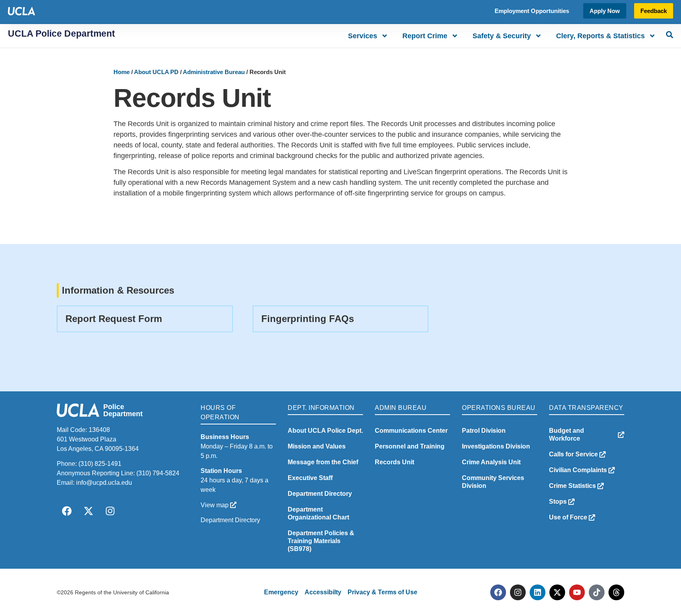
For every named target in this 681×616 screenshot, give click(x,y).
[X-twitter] (88, 511)
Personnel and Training (410, 446)
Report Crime (424, 36)
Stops (558, 501)
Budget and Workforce (566, 434)
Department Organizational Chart (318, 513)
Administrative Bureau (214, 72)
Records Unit (394, 462)
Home (122, 72)
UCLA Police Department (61, 33)
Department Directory (230, 520)
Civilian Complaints (578, 470)
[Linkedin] (537, 592)
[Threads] (616, 592)
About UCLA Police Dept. (325, 430)
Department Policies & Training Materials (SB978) (321, 541)
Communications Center (411, 430)
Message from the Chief (323, 462)
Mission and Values (317, 446)
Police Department (123, 410)
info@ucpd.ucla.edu (104, 482)
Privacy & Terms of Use (382, 592)
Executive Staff (310, 478)
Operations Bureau (499, 407)
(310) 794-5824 (157, 473)
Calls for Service (574, 454)
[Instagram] (110, 511)
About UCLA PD (156, 72)
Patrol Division (484, 430)
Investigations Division (496, 446)
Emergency (281, 592)
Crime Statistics (573, 485)
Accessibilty (323, 592)
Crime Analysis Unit (491, 462)
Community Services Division (493, 482)
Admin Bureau (400, 407)
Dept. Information (321, 407)
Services (362, 36)
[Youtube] (577, 592)
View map (215, 505)
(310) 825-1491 (99, 463)
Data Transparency (586, 407)
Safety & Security (502, 36)
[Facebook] (66, 511)
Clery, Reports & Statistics (600, 36)
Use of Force (569, 517)
